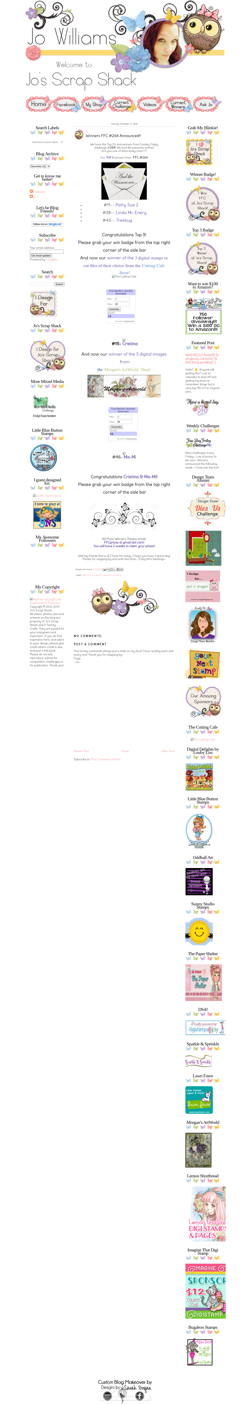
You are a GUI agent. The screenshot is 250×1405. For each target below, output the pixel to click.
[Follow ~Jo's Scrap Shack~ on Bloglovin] (47, 225)
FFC (101, 575)
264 (83, 575)
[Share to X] (115, 569)
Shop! (146, 369)
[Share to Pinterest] (122, 569)
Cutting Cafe (153, 265)
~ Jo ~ (35, 197)
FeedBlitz (52, 259)
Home (125, 751)
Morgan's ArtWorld (121, 369)
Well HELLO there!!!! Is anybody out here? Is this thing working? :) (202, 358)
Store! (124, 273)
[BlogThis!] (111, 569)
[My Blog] (47, 495)
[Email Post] (103, 569)
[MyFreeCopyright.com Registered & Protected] (47, 603)
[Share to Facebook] (118, 569)
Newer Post (81, 751)
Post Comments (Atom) (105, 759)
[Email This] (108, 569)
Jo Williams (38, 192)
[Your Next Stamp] (47, 527)
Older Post (167, 751)
